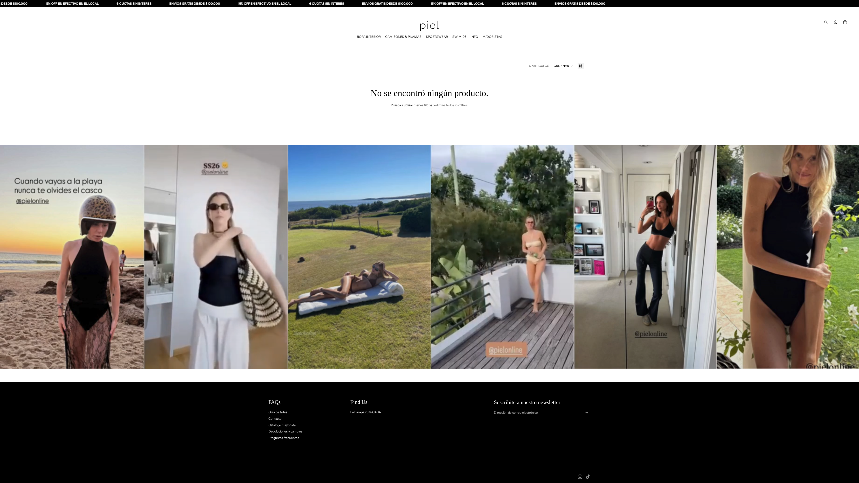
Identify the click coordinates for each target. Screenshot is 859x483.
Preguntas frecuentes (283, 438)
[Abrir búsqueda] (826, 22)
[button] (563, 66)
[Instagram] (580, 476)
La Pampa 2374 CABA (365, 412)
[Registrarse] (587, 412)
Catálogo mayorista (282, 425)
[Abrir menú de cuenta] (835, 22)
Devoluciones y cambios (285, 431)
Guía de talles (277, 412)
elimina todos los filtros (451, 105)
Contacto (274, 419)
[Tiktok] (588, 476)
